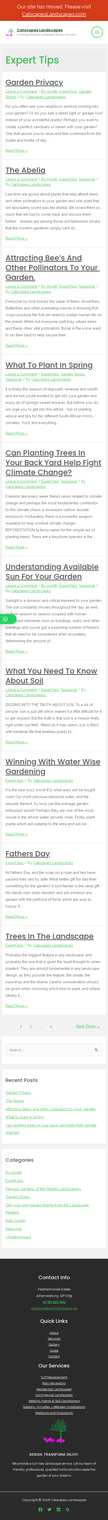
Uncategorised (18, 1237)
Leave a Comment (21, 91)
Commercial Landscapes (54, 1395)
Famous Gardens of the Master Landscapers (43, 1189)
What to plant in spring (49, 365)
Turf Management (54, 1377)
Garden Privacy (34, 82)
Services (54, 1339)
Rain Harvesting (54, 1383)
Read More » (17, 150)
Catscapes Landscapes (40, 30)
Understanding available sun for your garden (52, 571)
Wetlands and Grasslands (54, 1413)
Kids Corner (16, 1220)
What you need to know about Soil (51, 676)
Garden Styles (73, 374)
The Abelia (25, 170)
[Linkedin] (59, 1510)
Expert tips (68, 91)
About (54, 1333)
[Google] (68, 1510)
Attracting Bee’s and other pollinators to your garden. (53, 268)
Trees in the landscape (50, 936)
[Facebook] (40, 1510)
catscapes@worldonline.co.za (54, 1308)
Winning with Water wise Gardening (53, 766)
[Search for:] (54, 1050)
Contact (54, 1356)
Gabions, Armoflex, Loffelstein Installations (54, 1407)
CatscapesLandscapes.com (54, 14)
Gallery (54, 1344)
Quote (54, 1350)
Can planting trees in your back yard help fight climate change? (53, 462)
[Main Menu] (97, 32)
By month (49, 91)
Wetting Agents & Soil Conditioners (54, 1401)
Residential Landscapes (54, 1389)
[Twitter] (49, 1510)
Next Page (88, 1026)
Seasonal (87, 179)
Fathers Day (28, 853)
